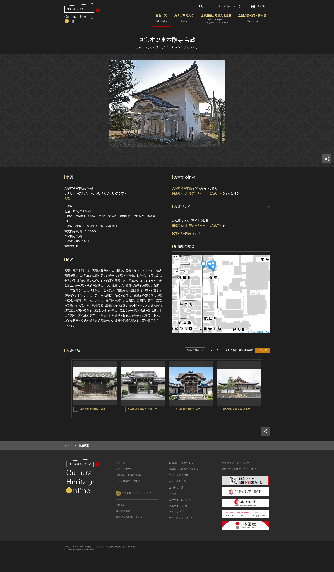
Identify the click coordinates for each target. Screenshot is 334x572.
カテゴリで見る (184, 18)
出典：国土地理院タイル (258, 332)
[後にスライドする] (266, 388)
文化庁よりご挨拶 (178, 475)
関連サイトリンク (178, 505)
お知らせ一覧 (176, 487)
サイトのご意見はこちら (182, 518)
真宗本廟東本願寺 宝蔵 (186, 188)
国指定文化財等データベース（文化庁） (197, 193)
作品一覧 (161, 18)
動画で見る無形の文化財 (129, 517)
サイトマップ (176, 511)
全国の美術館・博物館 (252, 18)
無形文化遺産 (123, 511)
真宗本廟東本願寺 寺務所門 (142, 409)
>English (261, 6)
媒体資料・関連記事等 (181, 463)
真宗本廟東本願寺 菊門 (187, 409)
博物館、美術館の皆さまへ (183, 469)
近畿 (67, 198)
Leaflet (243, 332)
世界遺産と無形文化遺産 (216, 19)
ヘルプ (172, 493)
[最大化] (177, 272)
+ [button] (177, 260)
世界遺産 (120, 505)
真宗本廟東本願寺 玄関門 (93, 409)
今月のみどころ (177, 481)
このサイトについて (227, 6)
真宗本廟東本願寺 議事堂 (236, 409)
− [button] (177, 265)
